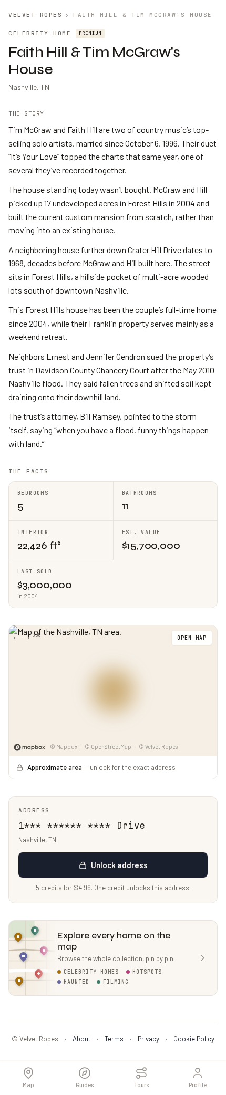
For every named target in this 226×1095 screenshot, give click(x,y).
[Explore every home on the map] (113, 690)
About (81, 1039)
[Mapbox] (29, 747)
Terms (114, 1039)
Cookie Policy (193, 1039)
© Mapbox (63, 746)
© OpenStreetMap (108, 746)
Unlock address (119, 865)
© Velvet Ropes (158, 746)
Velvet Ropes (35, 14)
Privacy (148, 1039)
